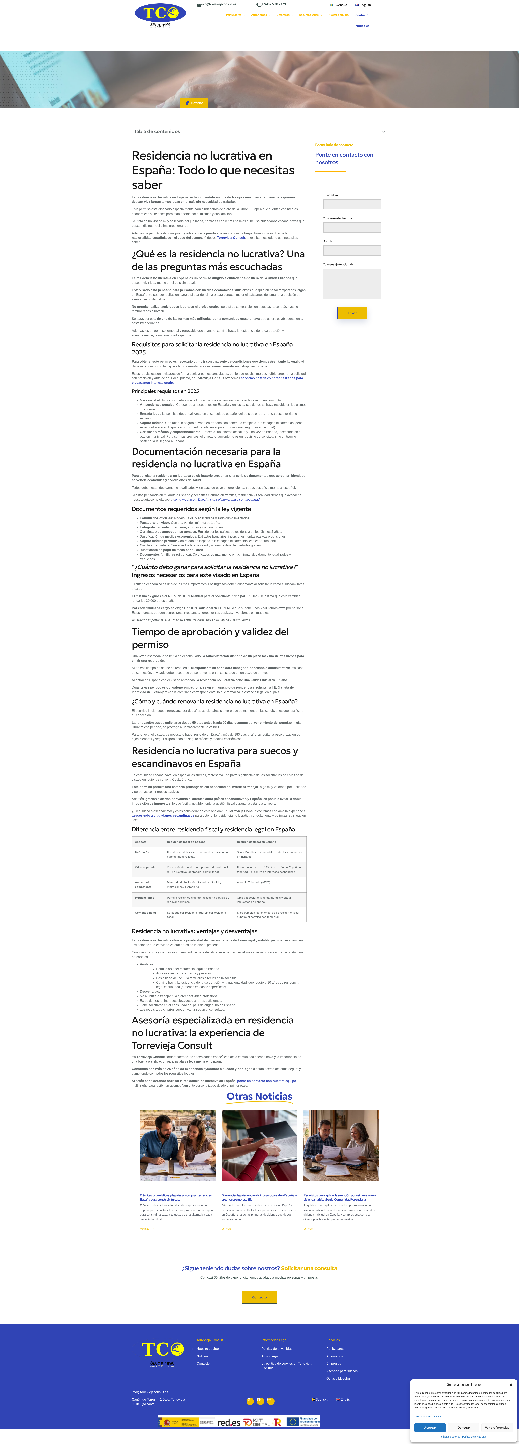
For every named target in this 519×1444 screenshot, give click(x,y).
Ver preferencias (497, 1427)
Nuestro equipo (338, 15)
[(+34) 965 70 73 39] (258, 5)
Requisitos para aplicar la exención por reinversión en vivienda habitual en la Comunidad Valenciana (339, 1197)
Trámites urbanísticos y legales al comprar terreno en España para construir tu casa (176, 1197)
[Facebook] (260, 1401)
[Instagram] (271, 1401)
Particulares (233, 15)
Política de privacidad (474, 1436)
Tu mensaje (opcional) (338, 264)
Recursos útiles (309, 15)
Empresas (283, 15)
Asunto (328, 241)
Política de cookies (450, 1436)
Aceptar (430, 1427)
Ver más (144, 1228)
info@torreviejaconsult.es (218, 4)
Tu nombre (330, 195)
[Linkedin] (250, 1401)
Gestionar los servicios (428, 1416)
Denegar (464, 1427)
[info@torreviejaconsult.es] (199, 5)
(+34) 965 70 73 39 (273, 4)
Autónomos (259, 15)
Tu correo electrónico (337, 218)
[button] (511, 1385)
